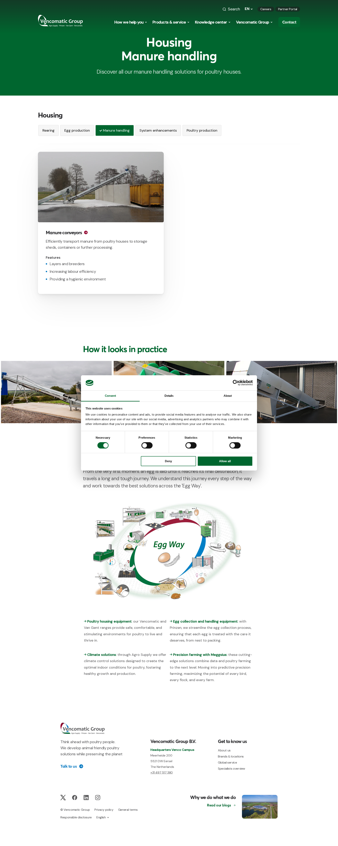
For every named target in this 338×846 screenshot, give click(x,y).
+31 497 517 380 (161, 772)
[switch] (147, 445)
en (247, 9)
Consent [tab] (110, 395)
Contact (289, 22)
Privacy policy (103, 810)
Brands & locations (231, 756)
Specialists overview (231, 768)
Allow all (225, 461)
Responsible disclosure (76, 817)
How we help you (129, 22)
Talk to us (68, 766)
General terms (128, 810)
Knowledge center (211, 22)
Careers (265, 9)
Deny (168, 461)
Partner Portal (287, 9)
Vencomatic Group (252, 22)
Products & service (169, 22)
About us (224, 750)
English (101, 817)
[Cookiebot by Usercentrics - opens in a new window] (235, 383)
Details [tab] (169, 395)
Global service (227, 762)
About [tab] (228, 395)
